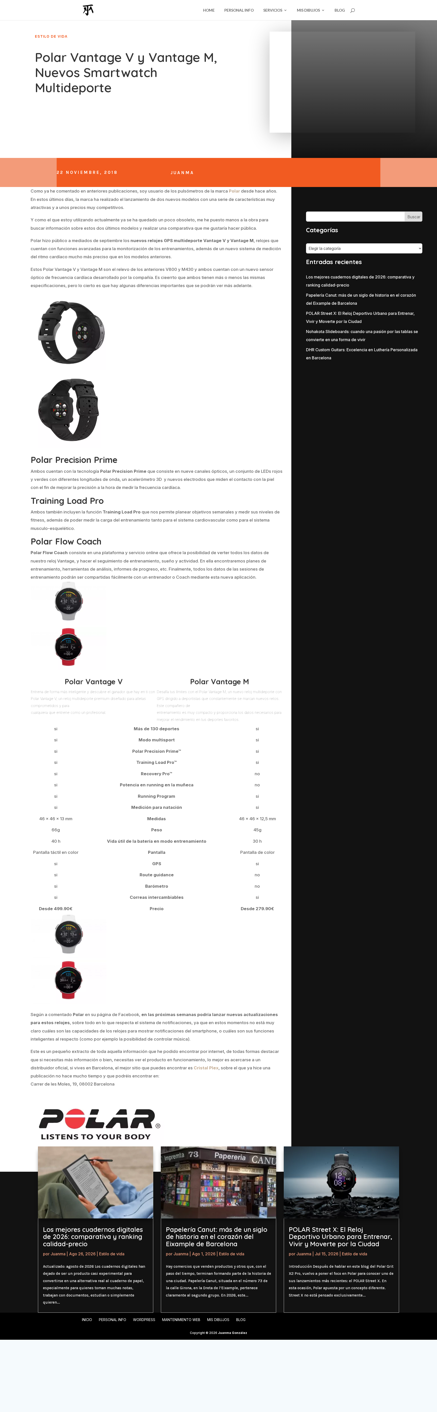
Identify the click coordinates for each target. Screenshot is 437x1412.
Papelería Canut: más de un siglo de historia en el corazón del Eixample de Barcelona (216, 1236)
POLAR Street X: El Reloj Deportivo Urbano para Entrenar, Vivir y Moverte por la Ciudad (340, 1236)
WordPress (144, 1319)
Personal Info (239, 10)
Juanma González (232, 1333)
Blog (340, 10)
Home (209, 10)
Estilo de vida (51, 36)
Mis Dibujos (308, 10)
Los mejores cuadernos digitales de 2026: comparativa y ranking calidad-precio (93, 1236)
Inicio (87, 1319)
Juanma (182, 172)
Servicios (272, 10)
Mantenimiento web (181, 1319)
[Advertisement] (351, 399)
